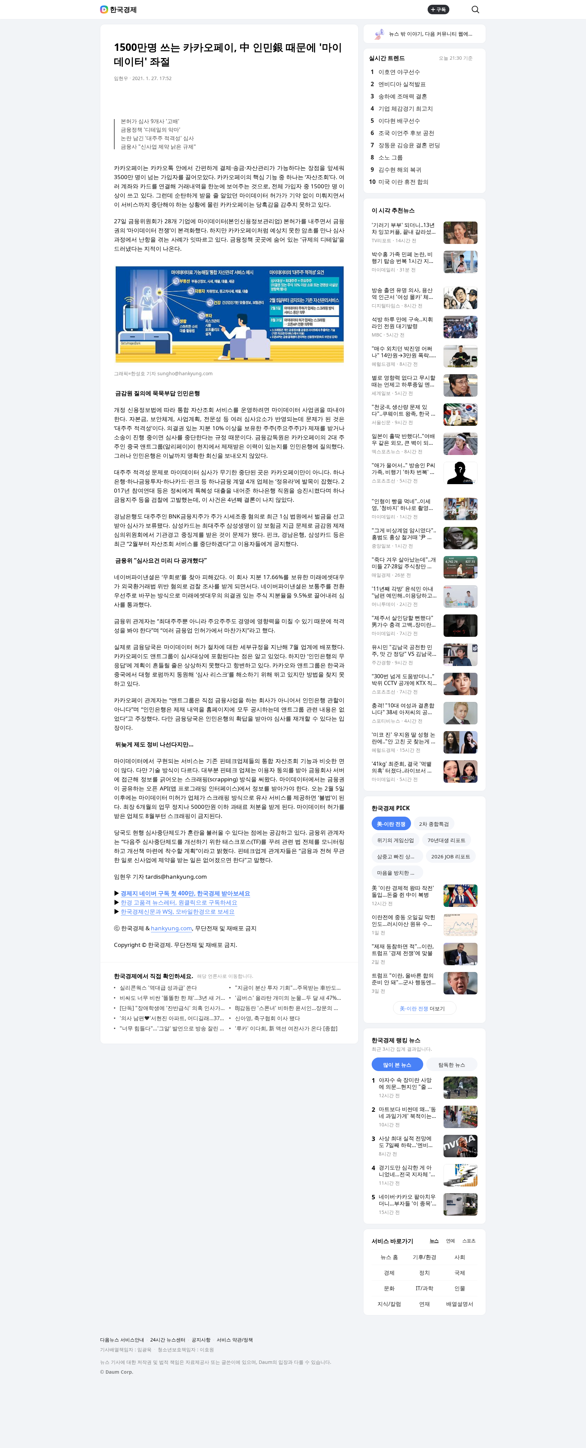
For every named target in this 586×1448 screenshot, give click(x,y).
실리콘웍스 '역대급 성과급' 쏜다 (158, 987)
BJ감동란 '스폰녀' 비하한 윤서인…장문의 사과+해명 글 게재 (288, 1008)
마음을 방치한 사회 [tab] (399, 872)
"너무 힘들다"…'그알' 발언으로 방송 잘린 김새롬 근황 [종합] (173, 1028)
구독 (441, 9)
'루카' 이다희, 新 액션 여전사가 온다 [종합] (286, 1028)
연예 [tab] (450, 1240)
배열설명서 (459, 1304)
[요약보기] (283, 97)
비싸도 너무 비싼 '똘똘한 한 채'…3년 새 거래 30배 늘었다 (173, 998)
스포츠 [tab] (468, 1240)
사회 (459, 1257)
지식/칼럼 (389, 1304)
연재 (424, 1304)
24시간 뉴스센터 (167, 1339)
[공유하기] (460, 9)
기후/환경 (424, 1257)
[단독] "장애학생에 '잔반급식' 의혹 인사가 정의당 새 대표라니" (173, 1008)
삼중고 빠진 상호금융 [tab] (400, 856)
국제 (459, 1272)
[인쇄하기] (338, 97)
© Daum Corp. (116, 1372)
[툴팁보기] (477, 59)
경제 (389, 1272)
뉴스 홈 (389, 1257)
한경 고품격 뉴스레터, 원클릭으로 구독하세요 (179, 902)
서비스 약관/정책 (235, 1339)
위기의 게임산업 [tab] (395, 840)
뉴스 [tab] (434, 1240)
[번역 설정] (310, 97)
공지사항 (201, 1339)
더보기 (422, 1008)
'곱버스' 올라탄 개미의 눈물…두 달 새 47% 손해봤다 (288, 998)
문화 (389, 1288)
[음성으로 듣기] (297, 97)
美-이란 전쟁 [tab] (391, 823)
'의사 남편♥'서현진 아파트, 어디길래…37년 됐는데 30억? (173, 1018)
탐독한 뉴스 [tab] (451, 1064)
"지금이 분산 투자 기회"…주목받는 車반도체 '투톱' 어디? (288, 987)
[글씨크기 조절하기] (324, 97)
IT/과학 (424, 1288)
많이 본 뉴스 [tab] (397, 1064)
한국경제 (123, 9)
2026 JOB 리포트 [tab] (450, 856)
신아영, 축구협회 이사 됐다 (267, 1018)
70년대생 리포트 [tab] (447, 840)
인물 (459, 1288)
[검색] (477, 9)
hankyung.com (171, 928)
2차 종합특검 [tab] (434, 823)
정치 (424, 1272)
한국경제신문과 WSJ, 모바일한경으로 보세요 (178, 911)
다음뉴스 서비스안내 (122, 1339)
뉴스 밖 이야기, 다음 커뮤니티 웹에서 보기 (437, 33)
